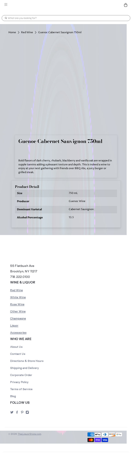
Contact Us (17, 353)
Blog (13, 396)
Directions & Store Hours (26, 361)
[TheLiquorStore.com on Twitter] (12, 413)
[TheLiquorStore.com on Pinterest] (22, 413)
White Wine (18, 297)
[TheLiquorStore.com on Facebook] (17, 413)
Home (12, 32)
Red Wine (27, 32)
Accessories (18, 332)
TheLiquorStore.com (29, 434)
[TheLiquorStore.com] (66, 5)
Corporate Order (21, 375)
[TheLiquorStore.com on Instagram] (27, 413)
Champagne (18, 318)
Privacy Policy (19, 382)
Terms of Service (21, 389)
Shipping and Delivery (24, 368)
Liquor (14, 325)
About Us (16, 346)
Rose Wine (17, 304)
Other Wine (18, 311)
